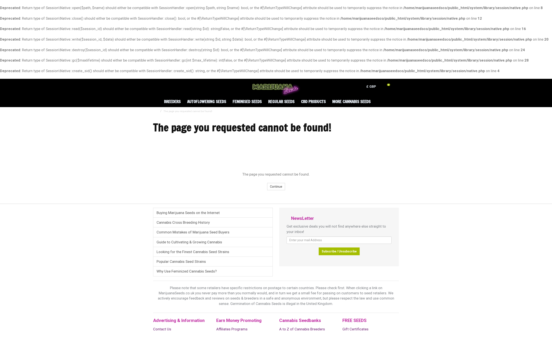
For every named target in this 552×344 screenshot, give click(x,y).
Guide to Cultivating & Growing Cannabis (189, 242)
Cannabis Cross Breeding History (183, 222)
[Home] (155, 98)
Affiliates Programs (232, 329)
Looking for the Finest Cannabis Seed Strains (193, 252)
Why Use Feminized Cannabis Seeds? (187, 271)
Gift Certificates (355, 329)
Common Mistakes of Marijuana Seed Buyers (193, 232)
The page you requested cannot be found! (187, 111)
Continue (276, 186)
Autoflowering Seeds (206, 101)
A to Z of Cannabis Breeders (302, 329)
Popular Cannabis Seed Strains (181, 261)
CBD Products (313, 101)
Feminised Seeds (247, 101)
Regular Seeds (281, 101)
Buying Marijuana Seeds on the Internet (188, 213)
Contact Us (162, 329)
